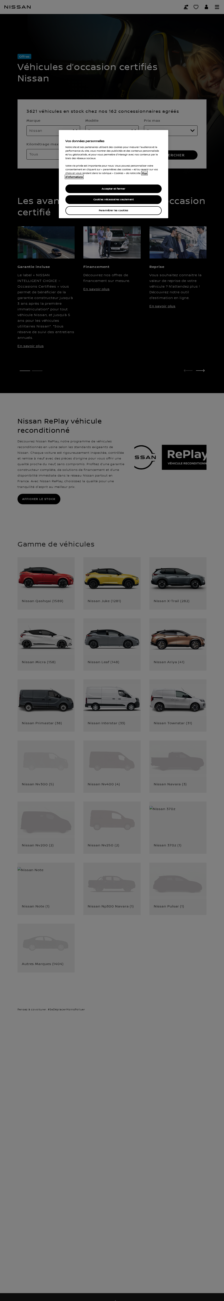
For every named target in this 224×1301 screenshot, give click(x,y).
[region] (113, 174)
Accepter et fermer (113, 188)
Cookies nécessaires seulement (113, 199)
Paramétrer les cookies (113, 210)
